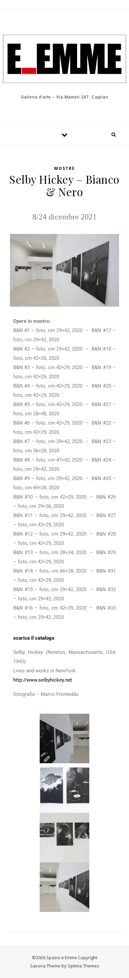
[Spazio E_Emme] (64, 59)
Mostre (64, 168)
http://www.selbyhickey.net (42, 680)
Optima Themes (83, 966)
